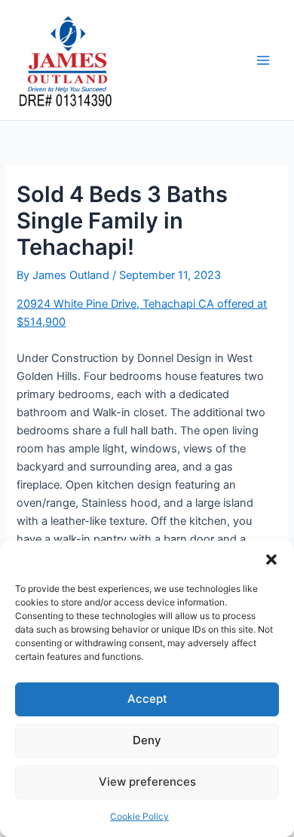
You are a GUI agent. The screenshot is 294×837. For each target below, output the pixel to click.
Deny (147, 740)
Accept (147, 698)
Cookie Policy (139, 816)
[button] (271, 559)
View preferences (147, 781)
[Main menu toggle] (263, 60)
